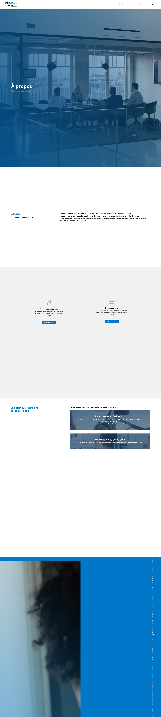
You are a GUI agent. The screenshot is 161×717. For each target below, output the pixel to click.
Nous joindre (153, 4)
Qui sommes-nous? (130, 4)
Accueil (121, 4)
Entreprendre (142, 4)
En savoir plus (49, 322)
